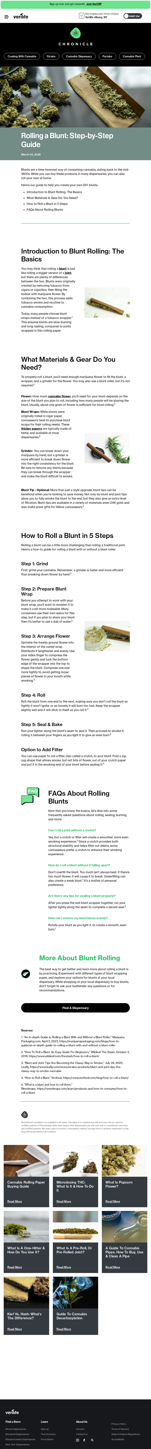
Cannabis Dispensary (79, 56)
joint (68, 273)
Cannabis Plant (132, 56)
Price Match (47, 1439)
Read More (14, 1201)
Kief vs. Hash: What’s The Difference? (24, 1316)
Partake (107, 56)
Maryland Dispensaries (17, 1434)
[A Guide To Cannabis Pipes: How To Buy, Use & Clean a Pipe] (124, 1227)
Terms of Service (120, 1429)
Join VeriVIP (94, 4)
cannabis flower (59, 396)
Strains (51, 56)
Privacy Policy (118, 1424)
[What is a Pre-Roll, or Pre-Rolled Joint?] (75, 1227)
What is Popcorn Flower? (119, 1184)
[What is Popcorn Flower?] (124, 1161)
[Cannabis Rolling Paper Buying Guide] (26, 1161)
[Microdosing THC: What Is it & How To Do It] (75, 1161)
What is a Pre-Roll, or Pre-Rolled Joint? (74, 1250)
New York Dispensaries (17, 1444)
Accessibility (117, 1439)
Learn (44, 1421)
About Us (81, 1421)
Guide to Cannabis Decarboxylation (72, 1316)
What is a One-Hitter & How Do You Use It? (26, 1250)
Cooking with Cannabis (22, 56)
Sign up (45, 1429)
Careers (80, 1429)
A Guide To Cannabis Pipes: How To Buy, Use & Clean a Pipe (124, 1252)
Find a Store (13, 1421)
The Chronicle (48, 1434)
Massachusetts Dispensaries (20, 1439)
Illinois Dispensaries (16, 1429)
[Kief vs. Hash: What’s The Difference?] (26, 1292)
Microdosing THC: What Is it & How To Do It (75, 1186)
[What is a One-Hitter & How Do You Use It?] (26, 1227)
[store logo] (20, 15)
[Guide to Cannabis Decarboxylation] (75, 1292)
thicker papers (31, 428)
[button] (6, 16)
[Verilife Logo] (76, 1412)
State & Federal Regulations (125, 1434)
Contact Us (81, 1434)
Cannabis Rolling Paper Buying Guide (26, 1184)
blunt (62, 268)
